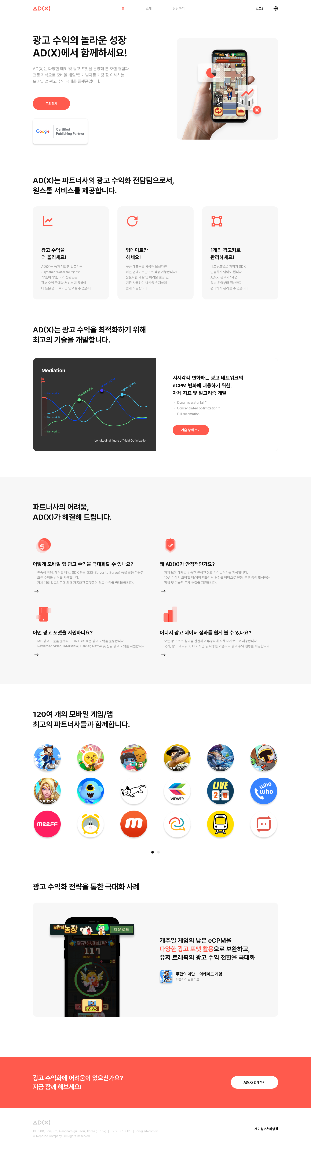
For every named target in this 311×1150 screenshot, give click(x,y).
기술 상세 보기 (191, 430)
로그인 (260, 9)
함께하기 (255, 1082)
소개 (149, 9)
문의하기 (51, 104)
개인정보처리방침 (266, 1129)
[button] (152, 852)
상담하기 (179, 9)
